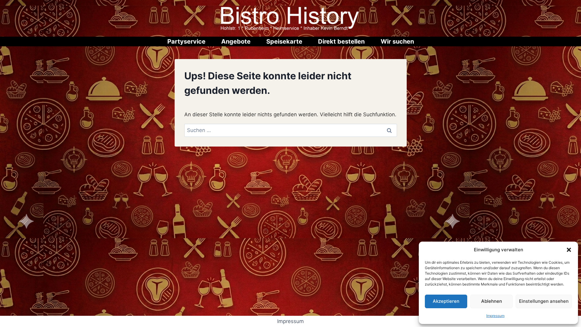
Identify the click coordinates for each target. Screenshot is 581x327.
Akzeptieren (446, 301)
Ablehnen (491, 301)
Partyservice (186, 41)
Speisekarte (284, 41)
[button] (569, 250)
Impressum (495, 315)
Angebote (236, 41)
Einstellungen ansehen (544, 301)
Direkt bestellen (341, 41)
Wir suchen (397, 41)
